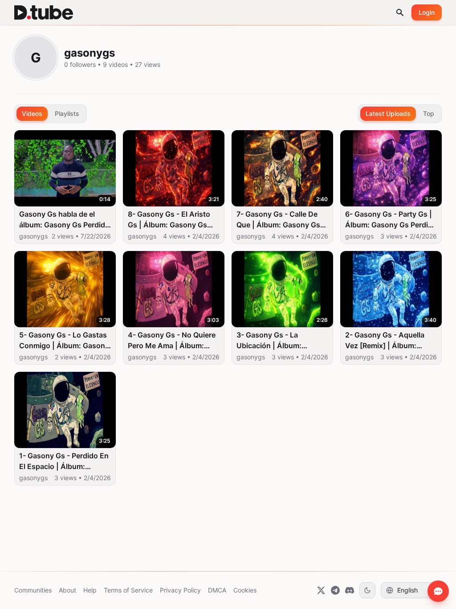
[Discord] (349, 590)
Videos (32, 113)
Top (428, 113)
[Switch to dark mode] (367, 590)
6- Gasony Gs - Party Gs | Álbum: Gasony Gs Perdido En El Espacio (391, 220)
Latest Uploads (388, 113)
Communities (33, 590)
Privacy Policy (180, 590)
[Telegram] (335, 590)
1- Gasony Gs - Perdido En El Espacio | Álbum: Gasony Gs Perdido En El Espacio (64, 461)
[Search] (400, 12)
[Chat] (438, 591)
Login (427, 12)
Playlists (67, 113)
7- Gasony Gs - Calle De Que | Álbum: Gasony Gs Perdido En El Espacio (278, 220)
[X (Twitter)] (321, 590)
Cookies (244, 590)
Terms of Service (128, 590)
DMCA (217, 590)
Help (90, 590)
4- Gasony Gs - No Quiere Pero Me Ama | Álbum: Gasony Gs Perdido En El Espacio (172, 340)
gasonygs (33, 236)
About (67, 590)
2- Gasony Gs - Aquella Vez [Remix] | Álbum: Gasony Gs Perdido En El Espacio (387, 340)
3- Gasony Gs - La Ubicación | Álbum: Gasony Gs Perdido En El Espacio (278, 340)
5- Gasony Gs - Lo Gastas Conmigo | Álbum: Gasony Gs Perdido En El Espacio (64, 340)
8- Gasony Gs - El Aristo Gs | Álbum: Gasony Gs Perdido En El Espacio (169, 220)
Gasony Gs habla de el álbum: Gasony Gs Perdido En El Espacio (64, 220)
